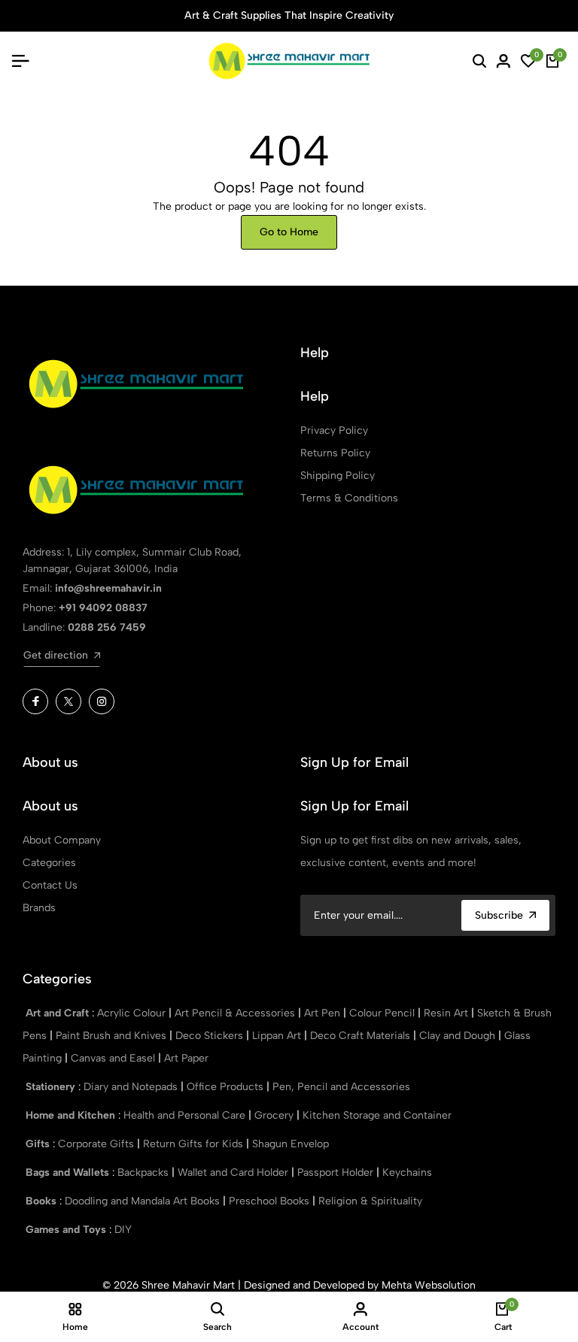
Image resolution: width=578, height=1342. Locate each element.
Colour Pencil (383, 1013)
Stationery (52, 1086)
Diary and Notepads (132, 1086)
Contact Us (50, 885)
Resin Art (447, 1013)
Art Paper (186, 1058)
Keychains (407, 1172)
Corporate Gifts (97, 1144)
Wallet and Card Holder (234, 1172)
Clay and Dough (458, 1035)
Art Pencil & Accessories (236, 1013)
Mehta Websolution (429, 1285)
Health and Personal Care (185, 1115)
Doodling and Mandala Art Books (144, 1201)
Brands (39, 907)
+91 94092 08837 (103, 607)
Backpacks (144, 1172)
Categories (49, 862)
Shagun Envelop (290, 1144)
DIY (123, 1229)
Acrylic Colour (133, 1013)
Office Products (226, 1086)
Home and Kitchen (72, 1115)
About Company (62, 840)
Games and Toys (67, 1229)
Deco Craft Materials (361, 1035)
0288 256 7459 (107, 627)
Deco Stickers (210, 1035)
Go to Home (289, 232)
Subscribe (499, 915)
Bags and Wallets (69, 1172)
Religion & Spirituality (370, 1201)
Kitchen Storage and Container (377, 1115)
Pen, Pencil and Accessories (341, 1086)
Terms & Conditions (349, 498)
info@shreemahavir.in (108, 588)
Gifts (39, 1144)
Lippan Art (278, 1035)
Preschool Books (270, 1201)
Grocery (275, 1115)
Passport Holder (336, 1172)
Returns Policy (335, 453)
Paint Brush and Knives (112, 1035)
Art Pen (323, 1013)
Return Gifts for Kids (194, 1144)
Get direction (55, 655)
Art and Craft (59, 1013)
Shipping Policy (337, 475)
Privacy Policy (334, 430)
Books (42, 1201)
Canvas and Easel (114, 1058)
